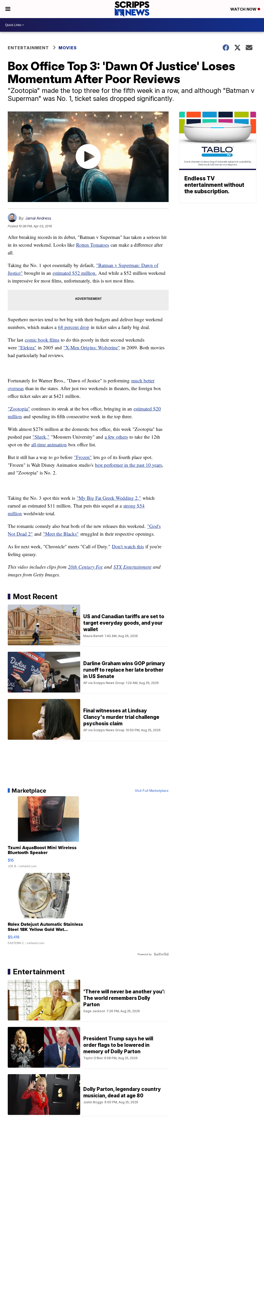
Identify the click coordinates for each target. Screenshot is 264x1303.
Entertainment (28, 47)
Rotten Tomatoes (92, 245)
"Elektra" (27, 347)
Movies (68, 47)
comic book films (42, 339)
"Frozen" (83, 457)
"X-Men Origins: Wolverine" (91, 347)
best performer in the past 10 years (128, 465)
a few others (116, 436)
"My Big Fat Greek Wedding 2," (109, 498)
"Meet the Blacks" (61, 533)
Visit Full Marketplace (152, 790)
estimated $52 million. (75, 273)
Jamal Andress (38, 218)
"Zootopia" (19, 408)
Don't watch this (128, 546)
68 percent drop (73, 327)
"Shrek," (41, 436)
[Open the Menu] (8, 9)
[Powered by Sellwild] (161, 954)
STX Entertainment (132, 567)
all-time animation (49, 444)
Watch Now (244, 9)
